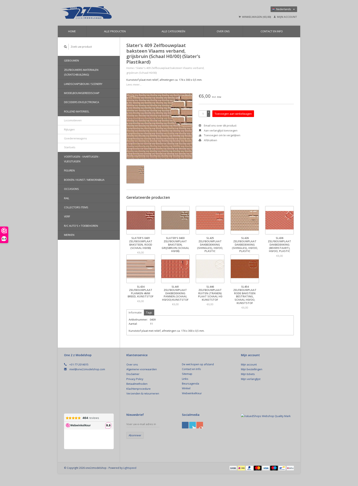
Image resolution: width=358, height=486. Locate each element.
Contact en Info (272, 31)
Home (72, 31)
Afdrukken (210, 140)
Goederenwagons (75, 138)
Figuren (69, 170)
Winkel (186, 388)
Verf (67, 216)
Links (185, 379)
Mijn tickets (248, 374)
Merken (69, 235)
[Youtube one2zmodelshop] (199, 425)
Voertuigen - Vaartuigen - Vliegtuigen (82, 159)
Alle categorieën (173, 31)
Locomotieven (73, 120)
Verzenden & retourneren (142, 393)
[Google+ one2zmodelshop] (192, 425)
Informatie (135, 312)
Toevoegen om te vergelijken (221, 135)
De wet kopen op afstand (198, 364)
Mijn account (286, 17)
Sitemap (187, 374)
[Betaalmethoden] (233, 468)
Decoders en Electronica (81, 102)
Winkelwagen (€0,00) (256, 17)
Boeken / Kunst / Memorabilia (84, 180)
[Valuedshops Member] (266, 416)
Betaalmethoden (137, 384)
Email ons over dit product (219, 125)
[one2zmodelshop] (116, 12)
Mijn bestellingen (251, 369)
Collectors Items (76, 207)
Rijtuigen (69, 129)
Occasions (71, 189)
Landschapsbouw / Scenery (83, 84)
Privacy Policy (134, 379)
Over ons (223, 31)
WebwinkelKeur (192, 393)
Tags (149, 312)
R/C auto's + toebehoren (81, 226)
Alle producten (115, 31)
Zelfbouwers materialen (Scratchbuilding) (81, 72)
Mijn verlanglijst (250, 379)
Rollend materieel (76, 111)
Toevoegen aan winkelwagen (233, 114)
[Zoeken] (65, 47)
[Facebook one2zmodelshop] (185, 425)
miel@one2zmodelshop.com (87, 369)
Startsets (69, 147)
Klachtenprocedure (138, 389)
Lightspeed (129, 467)
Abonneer (135, 435)
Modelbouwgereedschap (81, 93)
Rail (66, 198)
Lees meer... (134, 84)
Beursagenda (190, 383)
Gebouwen (71, 60)
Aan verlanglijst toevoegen (220, 130)
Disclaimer (132, 374)
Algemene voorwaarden (141, 369)
